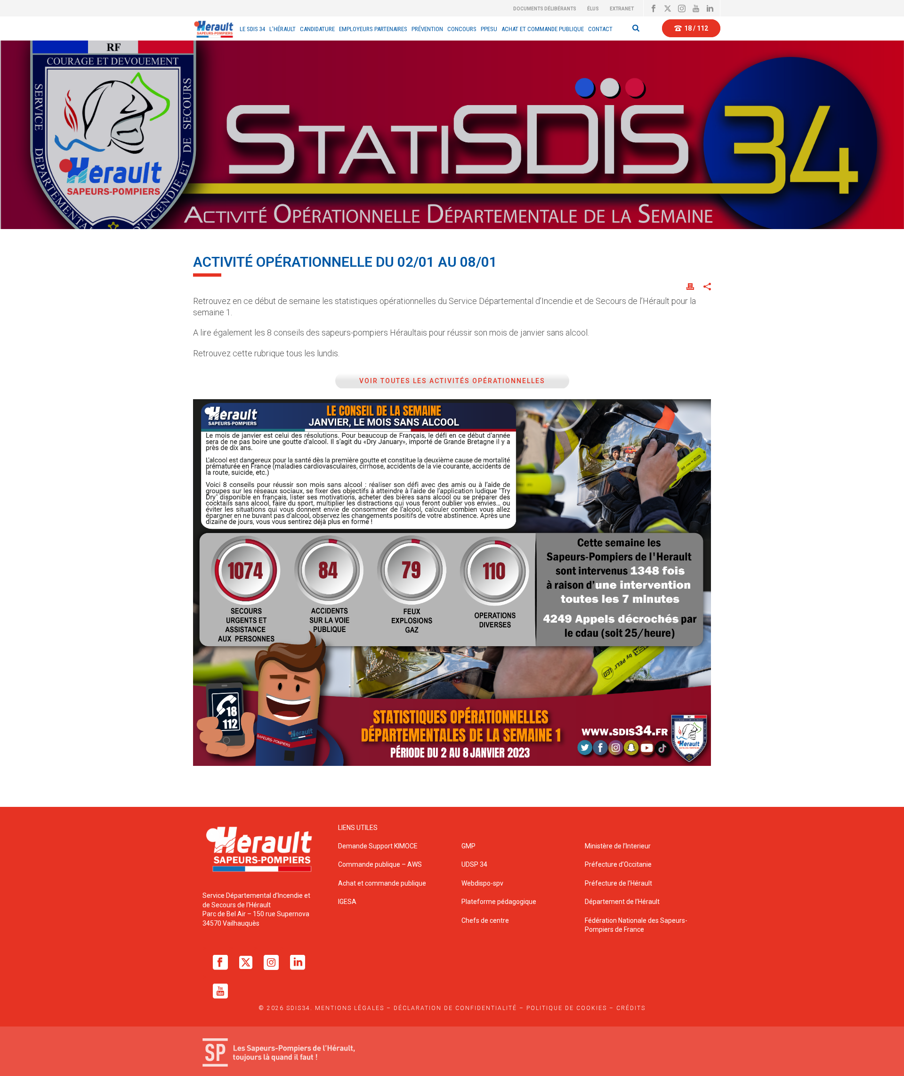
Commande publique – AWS (380, 864)
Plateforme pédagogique (498, 901)
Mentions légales (349, 1008)
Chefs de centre (485, 920)
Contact (600, 29)
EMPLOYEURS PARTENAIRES (373, 29)
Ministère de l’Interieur (618, 846)
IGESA (347, 901)
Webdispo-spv (482, 883)
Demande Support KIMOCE (378, 846)
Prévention (427, 29)
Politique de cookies (566, 1008)
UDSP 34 (474, 864)
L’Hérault (282, 29)
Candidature (317, 29)
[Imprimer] (690, 286)
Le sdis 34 (252, 29)
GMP (468, 846)
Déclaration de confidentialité (455, 1008)
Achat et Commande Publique (542, 29)
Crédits (631, 1008)
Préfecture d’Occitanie (618, 864)
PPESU (489, 29)
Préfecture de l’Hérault (618, 883)
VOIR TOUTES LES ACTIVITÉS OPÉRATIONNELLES (452, 381)
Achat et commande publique (383, 883)
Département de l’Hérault (622, 901)
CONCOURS (461, 29)
